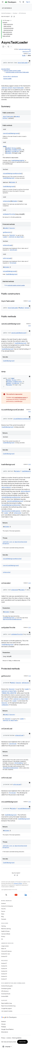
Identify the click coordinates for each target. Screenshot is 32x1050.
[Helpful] (11, 16)
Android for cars (5, 954)
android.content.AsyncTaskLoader (13, 88)
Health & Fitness (5, 931)
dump (4, 146)
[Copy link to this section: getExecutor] (12, 676)
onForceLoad (7, 258)
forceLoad (13, 263)
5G (2, 939)
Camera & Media (5, 934)
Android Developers (6, 13)
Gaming (3, 926)
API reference (7, 8)
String (14, 148)
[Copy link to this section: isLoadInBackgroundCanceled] (3, 412)
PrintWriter (15, 151)
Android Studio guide (6, 986)
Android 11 (4, 979)
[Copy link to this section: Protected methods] (21, 669)
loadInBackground (8, 178)
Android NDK (4, 996)
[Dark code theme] (30, 61)
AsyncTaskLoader (23, 62)
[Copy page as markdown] (8, 46)
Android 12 (4, 976)
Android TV (4, 956)
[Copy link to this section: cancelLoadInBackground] (3, 326)
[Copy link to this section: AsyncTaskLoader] (16, 301)
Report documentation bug (8, 1006)
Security (3, 908)
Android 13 (4, 974)
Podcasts (3, 919)
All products (4, 1032)
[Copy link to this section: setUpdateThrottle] (17, 628)
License (9, 1038)
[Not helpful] (14, 16)
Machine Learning (6, 928)
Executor (12, 228)
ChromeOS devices (6, 951)
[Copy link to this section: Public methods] (17, 317)
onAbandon (5, 705)
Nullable (8, 149)
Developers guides (6, 988)
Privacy (3, 936)
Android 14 (4, 971)
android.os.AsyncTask (16, 237)
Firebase (3, 1027)
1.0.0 (29, 53)
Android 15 (4, 968)
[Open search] (20, 2)
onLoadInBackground (9, 271)
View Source (25, 51)
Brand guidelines (16, 1038)
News (2, 914)
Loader (5, 237)
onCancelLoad (7, 245)
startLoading (18, 763)
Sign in (28, 2)
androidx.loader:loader (25, 49)
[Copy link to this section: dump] (7, 372)
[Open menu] (2, 2)
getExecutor (7, 232)
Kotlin (24, 55)
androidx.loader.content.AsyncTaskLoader (17, 72)
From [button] (15, 285)
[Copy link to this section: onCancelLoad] (13, 729)
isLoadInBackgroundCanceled (12, 173)
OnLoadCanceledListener (11, 768)
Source (3, 911)
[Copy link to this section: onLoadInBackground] (19, 802)
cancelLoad (13, 250)
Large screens (5, 946)
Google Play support (6, 1008)
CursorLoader (7, 78)
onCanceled (6, 201)
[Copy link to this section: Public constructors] (21, 294)
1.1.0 (30, 676)
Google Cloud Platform (7, 1029)
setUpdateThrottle (9, 214)
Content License (18, 883)
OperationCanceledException (11, 511)
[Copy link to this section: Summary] (12, 107)
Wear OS (3, 948)
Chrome (3, 1024)
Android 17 (4, 963)
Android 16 (4, 966)
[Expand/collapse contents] (11, 20)
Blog (2, 916)
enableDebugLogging (17, 160)
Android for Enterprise (7, 906)
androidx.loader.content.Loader (12, 70)
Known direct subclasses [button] (10, 77)
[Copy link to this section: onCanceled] (12, 583)
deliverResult (6, 487)
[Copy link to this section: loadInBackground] (16, 465)
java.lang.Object (5, 69)
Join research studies (6, 1011)
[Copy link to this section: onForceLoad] (13, 778)
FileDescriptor (17, 149)
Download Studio (5, 993)
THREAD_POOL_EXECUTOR (9, 693)
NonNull (17, 116)
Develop (15, 13)
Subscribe (22, 1042)
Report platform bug (6, 1003)
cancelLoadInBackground (11, 133)
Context (5, 118)
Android (3, 903)
